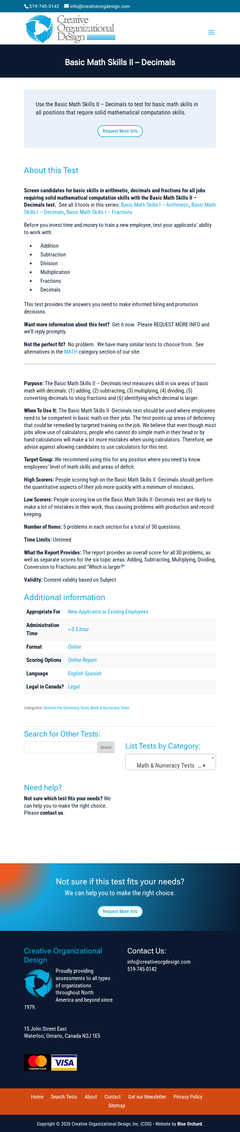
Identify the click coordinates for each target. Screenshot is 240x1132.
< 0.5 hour (78, 629)
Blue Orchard (189, 1124)
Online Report (82, 660)
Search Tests (64, 1097)
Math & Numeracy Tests (109, 707)
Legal (74, 686)
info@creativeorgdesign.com (159, 961)
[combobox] (170, 762)
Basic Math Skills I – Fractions (99, 212)
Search (106, 747)
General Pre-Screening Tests (66, 707)
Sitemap (116, 1105)
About (91, 1097)
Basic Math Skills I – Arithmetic (155, 204)
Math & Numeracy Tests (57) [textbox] (170, 765)
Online (74, 646)
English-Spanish (85, 673)
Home (37, 1097)
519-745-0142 (44, 6)
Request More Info (120, 131)
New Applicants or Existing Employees (108, 611)
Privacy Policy (188, 1097)
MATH (71, 351)
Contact (112, 1097)
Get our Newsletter (147, 1097)
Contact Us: (147, 950)
